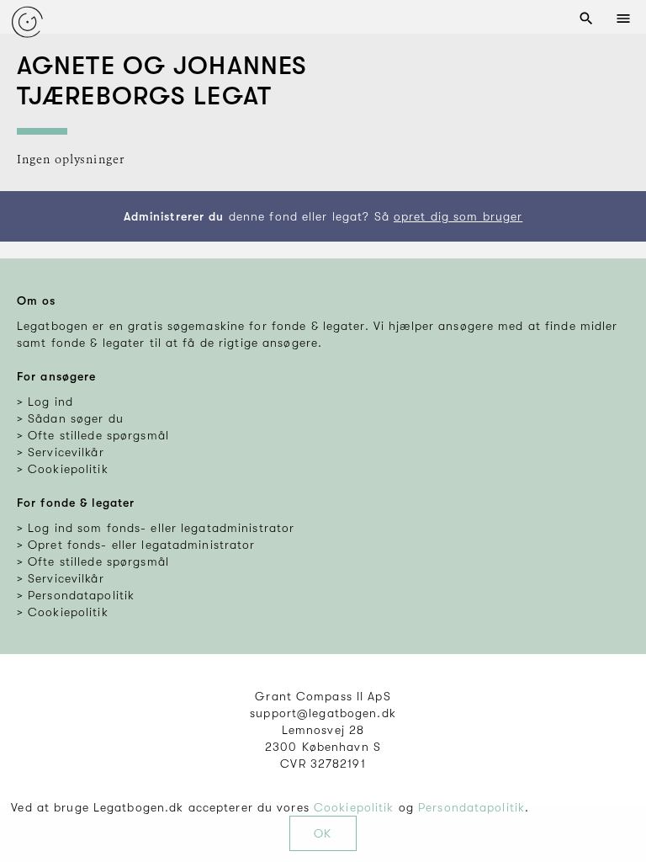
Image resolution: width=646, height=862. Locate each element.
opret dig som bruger (458, 216)
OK (322, 833)
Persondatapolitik (471, 807)
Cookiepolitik (354, 807)
